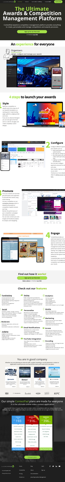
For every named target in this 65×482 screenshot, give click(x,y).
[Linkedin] (56, 466)
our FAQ (35, 34)
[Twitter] (53, 466)
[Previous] (5, 69)
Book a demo (26, 281)
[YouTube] (59, 466)
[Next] (59, 69)
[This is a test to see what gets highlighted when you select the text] (22, 310)
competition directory (8, 203)
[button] (27, 1)
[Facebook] (50, 466)
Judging (5, 331)
